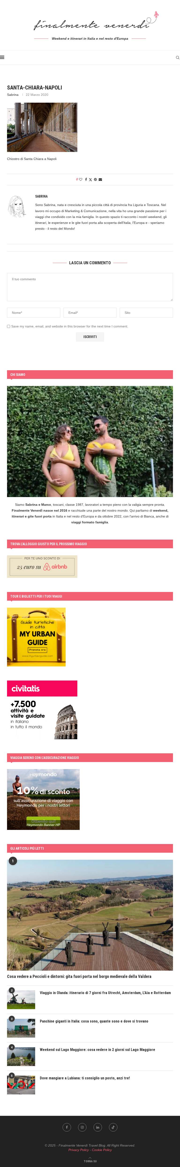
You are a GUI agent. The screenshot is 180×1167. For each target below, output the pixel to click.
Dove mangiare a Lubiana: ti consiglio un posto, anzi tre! (85, 1078)
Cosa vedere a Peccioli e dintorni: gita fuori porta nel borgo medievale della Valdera (79, 976)
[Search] (177, 57)
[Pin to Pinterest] (95, 179)
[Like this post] (80, 179)
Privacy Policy (78, 1150)
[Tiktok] (113, 1127)
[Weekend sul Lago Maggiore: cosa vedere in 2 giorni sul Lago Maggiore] (21, 1056)
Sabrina (13, 95)
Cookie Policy (102, 1150)
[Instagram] (82, 1127)
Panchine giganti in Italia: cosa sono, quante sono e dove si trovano (94, 1021)
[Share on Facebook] (86, 179)
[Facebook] (67, 1127)
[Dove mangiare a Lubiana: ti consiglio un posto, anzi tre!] (21, 1085)
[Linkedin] (98, 1127)
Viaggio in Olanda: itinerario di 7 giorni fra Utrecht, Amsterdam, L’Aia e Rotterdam (105, 993)
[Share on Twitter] (90, 180)
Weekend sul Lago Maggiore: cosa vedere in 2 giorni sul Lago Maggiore (97, 1049)
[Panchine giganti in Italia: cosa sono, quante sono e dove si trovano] (21, 1028)
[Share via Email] (100, 179)
